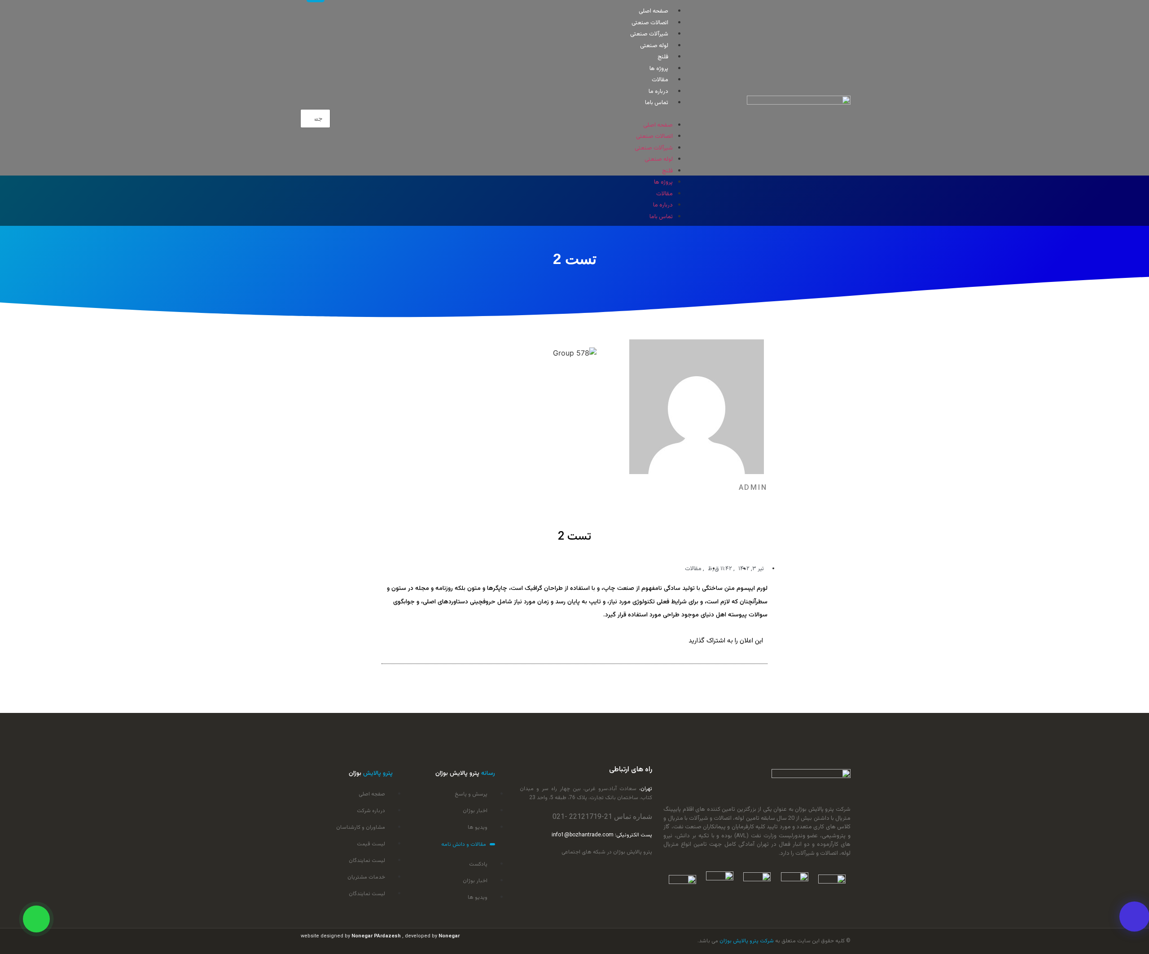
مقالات (660, 79)
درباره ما (658, 91)
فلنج (663, 57)
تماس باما (656, 102)
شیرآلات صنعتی (649, 34)
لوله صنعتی (654, 45)
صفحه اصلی (653, 11)
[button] (515, 113)
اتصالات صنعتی (650, 22)
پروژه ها (658, 68)
